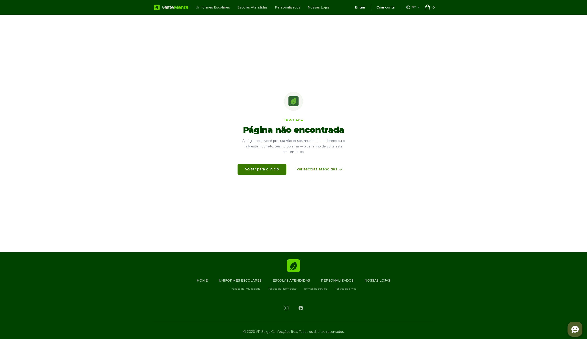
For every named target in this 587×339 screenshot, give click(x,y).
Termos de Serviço (315, 288)
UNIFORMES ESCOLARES (240, 280)
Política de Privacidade (245, 288)
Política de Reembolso (282, 288)
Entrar (360, 7)
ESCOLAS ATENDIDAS (291, 280)
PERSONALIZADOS (337, 280)
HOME (202, 280)
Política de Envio (345, 288)
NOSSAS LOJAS (377, 280)
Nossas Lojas (318, 7)
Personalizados (287, 7)
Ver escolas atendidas (316, 169)
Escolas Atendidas (252, 7)
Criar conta (386, 7)
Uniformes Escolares (213, 7)
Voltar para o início (262, 169)
